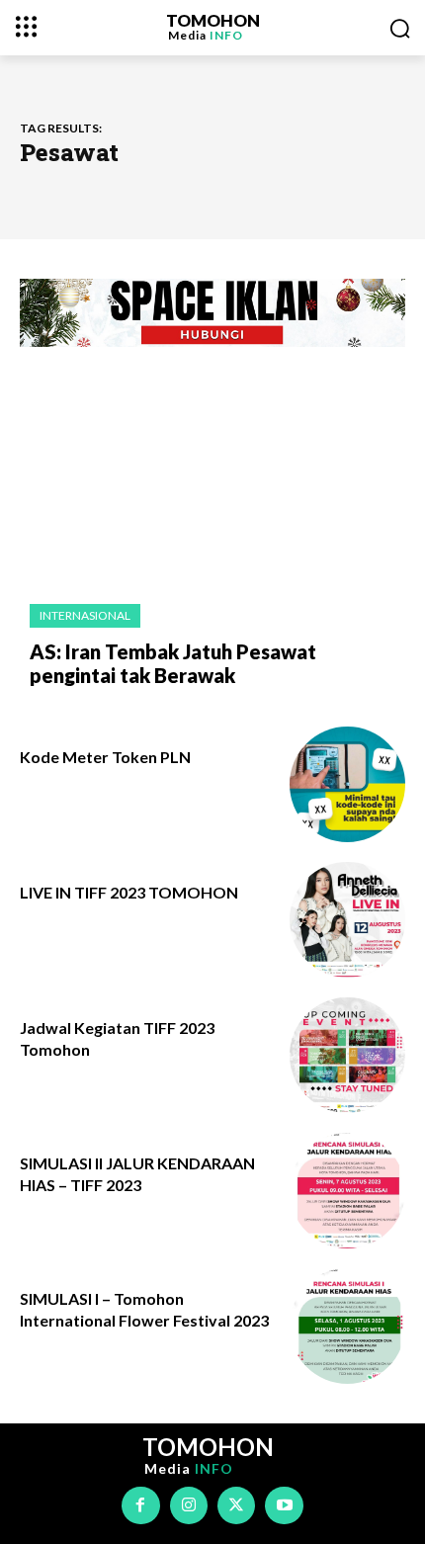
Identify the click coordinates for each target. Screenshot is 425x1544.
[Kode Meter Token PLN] (347, 784)
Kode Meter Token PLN (105, 756)
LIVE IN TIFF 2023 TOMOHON (129, 892)
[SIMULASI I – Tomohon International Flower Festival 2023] (347, 1326)
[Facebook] (140, 1505)
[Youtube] (283, 1505)
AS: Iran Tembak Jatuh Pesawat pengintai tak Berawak (173, 663)
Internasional (85, 615)
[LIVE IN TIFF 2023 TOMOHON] (347, 920)
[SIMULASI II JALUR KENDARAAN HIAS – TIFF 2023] (347, 1190)
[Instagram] (189, 1505)
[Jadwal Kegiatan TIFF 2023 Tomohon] (347, 1055)
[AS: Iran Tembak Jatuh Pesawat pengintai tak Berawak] (212, 487)
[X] (236, 1505)
